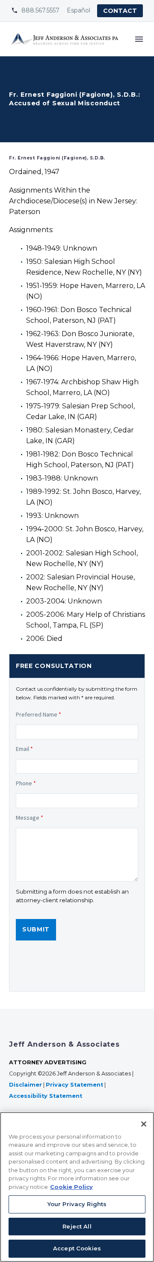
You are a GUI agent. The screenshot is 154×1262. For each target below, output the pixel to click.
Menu (139, 39)
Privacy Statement (74, 1084)
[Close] (143, 1124)
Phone (26, 783)
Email (24, 749)
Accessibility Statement (46, 1096)
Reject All (76, 1226)
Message (29, 817)
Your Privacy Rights (77, 1204)
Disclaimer (25, 1084)
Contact (120, 11)
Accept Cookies (77, 1248)
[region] (77, 1187)
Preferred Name (38, 714)
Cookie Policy (71, 1186)
